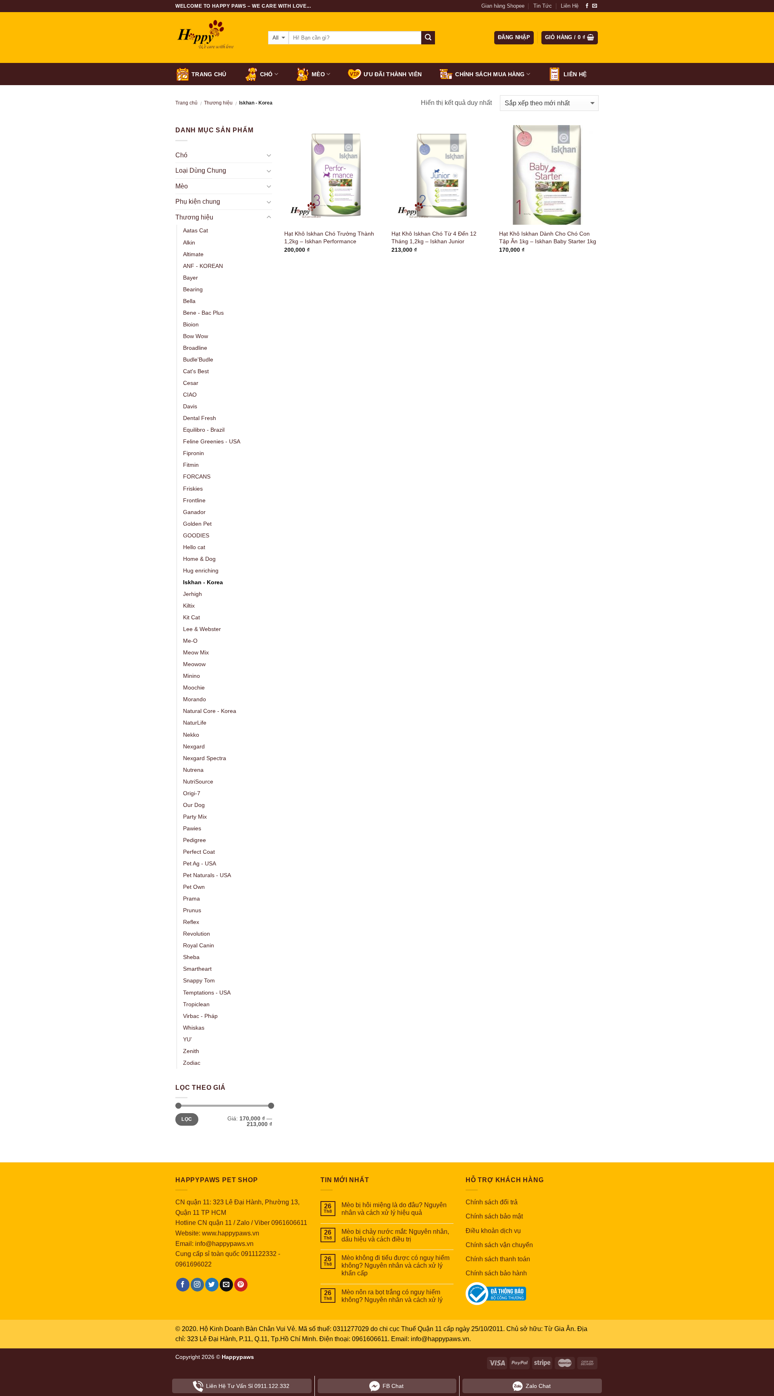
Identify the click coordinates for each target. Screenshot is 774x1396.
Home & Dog (199, 559)
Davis (190, 406)
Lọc (186, 1119)
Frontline (194, 500)
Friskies (193, 488)
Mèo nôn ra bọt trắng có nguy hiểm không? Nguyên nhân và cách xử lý (392, 1296)
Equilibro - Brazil (204, 429)
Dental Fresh (199, 418)
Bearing (193, 289)
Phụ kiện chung (197, 201)
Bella (189, 301)
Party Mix (195, 816)
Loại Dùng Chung (200, 170)
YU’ (187, 1039)
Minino (191, 676)
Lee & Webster (202, 629)
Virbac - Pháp (200, 1016)
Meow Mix (196, 652)
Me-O (190, 640)
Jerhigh (192, 594)
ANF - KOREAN (203, 266)
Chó (266, 74)
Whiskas (193, 1027)
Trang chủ (209, 74)
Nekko (191, 734)
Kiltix (189, 605)
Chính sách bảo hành (496, 1273)
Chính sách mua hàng (489, 74)
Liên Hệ (569, 6)
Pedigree (194, 840)
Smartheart (197, 968)
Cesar (190, 383)
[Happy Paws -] (215, 38)
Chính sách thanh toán (498, 1259)
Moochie (194, 687)
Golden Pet (197, 523)
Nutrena (193, 770)
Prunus (192, 910)
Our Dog (194, 805)
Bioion (191, 324)
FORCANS (196, 476)
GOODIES (196, 535)
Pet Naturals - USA (207, 875)
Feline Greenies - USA (211, 441)
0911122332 (259, 1253)
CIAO (190, 394)
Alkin (189, 242)
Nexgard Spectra (204, 758)
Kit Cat (191, 617)
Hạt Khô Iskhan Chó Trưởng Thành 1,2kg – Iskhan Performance (329, 237)
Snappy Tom (199, 980)
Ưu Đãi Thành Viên (393, 74)
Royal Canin (198, 945)
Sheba (191, 957)
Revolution (196, 933)
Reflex (191, 922)
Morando (194, 699)
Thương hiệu (218, 103)
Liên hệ (575, 74)
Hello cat (194, 547)
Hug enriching (200, 570)
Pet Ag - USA (199, 863)
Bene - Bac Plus (203, 312)
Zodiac (191, 1063)
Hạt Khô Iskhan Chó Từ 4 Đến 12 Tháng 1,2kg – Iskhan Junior (433, 237)
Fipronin (193, 453)
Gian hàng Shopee (502, 6)
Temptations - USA (207, 992)
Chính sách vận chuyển (499, 1244)
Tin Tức (542, 6)
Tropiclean (196, 1004)
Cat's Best (196, 371)
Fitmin (191, 465)
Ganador (194, 512)
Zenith (191, 1051)
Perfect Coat (199, 851)
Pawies (192, 828)
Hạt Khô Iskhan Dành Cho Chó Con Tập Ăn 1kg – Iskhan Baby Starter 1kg (547, 237)
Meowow (194, 664)
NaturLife (194, 722)
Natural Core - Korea (209, 711)
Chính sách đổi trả (492, 1202)
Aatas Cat (195, 230)
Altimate (193, 254)
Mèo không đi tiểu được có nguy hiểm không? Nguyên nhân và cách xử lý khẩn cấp (395, 1265)
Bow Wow (195, 336)
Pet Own (194, 887)
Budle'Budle (198, 359)
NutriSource (198, 781)
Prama (191, 898)
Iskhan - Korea (203, 582)
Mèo (318, 74)
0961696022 (193, 1264)
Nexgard (194, 746)
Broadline (195, 348)
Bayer (190, 277)
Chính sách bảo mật (494, 1216)
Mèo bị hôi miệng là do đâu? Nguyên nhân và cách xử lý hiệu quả (394, 1209)
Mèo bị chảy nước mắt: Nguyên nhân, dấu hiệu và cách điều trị (395, 1235)
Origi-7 (191, 793)
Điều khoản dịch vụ (493, 1230)
